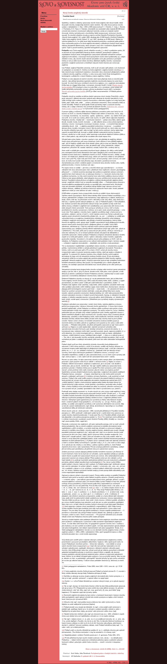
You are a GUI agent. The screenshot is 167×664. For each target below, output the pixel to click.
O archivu (43, 16)
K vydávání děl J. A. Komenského (93, 656)
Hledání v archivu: (46, 27)
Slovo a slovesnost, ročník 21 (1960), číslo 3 (101, 649)
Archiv (42, 18)
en (122, 11)
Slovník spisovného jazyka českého (74, 91)
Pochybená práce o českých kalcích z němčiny (107, 653)
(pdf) (123, 19)
